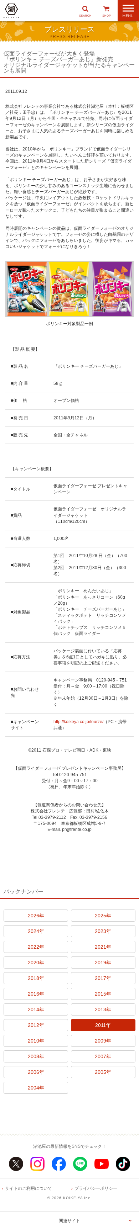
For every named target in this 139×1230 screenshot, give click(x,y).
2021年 (103, 947)
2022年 (36, 947)
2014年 (36, 1009)
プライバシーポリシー (95, 1188)
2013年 (103, 1009)
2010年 (36, 1041)
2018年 (36, 978)
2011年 (103, 1025)
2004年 (36, 1088)
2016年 (36, 994)
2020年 (36, 962)
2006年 (36, 1072)
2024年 (36, 931)
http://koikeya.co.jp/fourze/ (78, 721)
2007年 (103, 1056)
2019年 (103, 962)
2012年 (36, 1025)
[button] (85, 10)
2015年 (103, 994)
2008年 (36, 1056)
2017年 (103, 978)
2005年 (103, 1072)
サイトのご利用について (28, 1188)
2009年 (103, 1041)
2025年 (103, 915)
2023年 (103, 931)
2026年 (36, 915)
